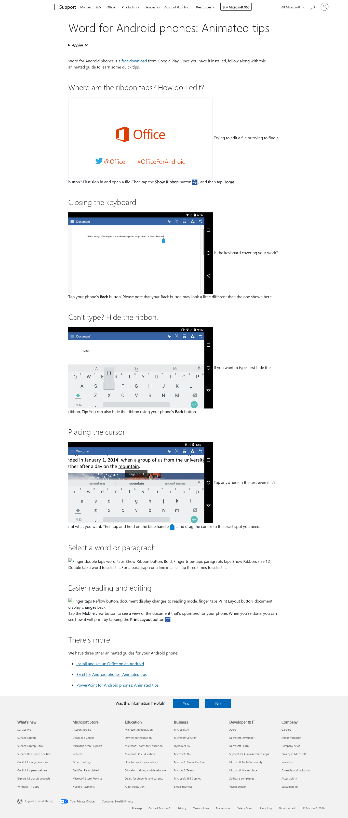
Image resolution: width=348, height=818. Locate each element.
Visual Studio (237, 786)
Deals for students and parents (144, 778)
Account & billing (177, 7)
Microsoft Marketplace (243, 770)
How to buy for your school (141, 762)
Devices (150, 7)
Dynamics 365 (182, 746)
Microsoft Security (185, 738)
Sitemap (136, 808)
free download (134, 60)
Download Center (83, 738)
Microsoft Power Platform (189, 762)
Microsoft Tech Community (245, 762)
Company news (291, 746)
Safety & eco (245, 808)
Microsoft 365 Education (140, 754)
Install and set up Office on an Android (110, 663)
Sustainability (290, 786)
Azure (232, 729)
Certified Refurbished (86, 770)
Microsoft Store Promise (87, 778)
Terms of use (201, 808)
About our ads (287, 808)
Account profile (82, 729)
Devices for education (138, 738)
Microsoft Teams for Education (144, 746)
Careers (286, 729)
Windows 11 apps (28, 786)
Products (128, 7)
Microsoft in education (139, 729)
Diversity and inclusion (296, 770)
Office (110, 7)
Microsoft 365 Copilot (187, 778)
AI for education (134, 786)
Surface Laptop (26, 738)
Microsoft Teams (184, 770)
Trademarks (223, 808)
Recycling (266, 808)
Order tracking (81, 762)
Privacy (182, 808)
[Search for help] (312, 6)
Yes (186, 703)
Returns (77, 754)
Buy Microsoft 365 (236, 7)
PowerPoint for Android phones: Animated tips (117, 685)
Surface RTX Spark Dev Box (33, 754)
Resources (203, 7)
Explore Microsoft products (33, 778)
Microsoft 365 (90, 7)
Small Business (183, 786)
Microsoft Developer (242, 738)
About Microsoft (291, 738)
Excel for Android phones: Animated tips (111, 674)
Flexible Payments (84, 786)
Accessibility (289, 778)
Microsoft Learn (239, 746)
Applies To (80, 45)
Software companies (241, 778)
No (218, 703)
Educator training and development (146, 770)
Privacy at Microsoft (294, 754)
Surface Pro (24, 729)
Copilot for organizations (32, 762)
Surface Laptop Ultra (30, 746)
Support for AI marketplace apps (249, 754)
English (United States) (39, 801)
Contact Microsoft (160, 808)
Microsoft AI (181, 729)
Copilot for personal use (32, 770)
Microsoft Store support (87, 746)
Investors (287, 762)
